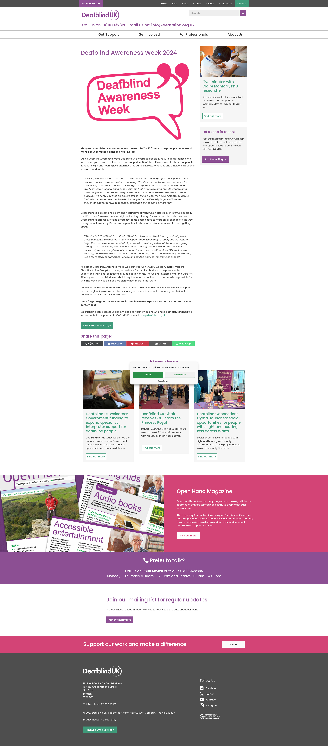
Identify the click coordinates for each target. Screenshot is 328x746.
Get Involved (149, 34)
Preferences (180, 374)
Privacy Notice (91, 719)
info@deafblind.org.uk (173, 25)
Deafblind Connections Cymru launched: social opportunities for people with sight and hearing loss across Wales (219, 422)
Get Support (108, 34)
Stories (197, 3)
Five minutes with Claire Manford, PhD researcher (220, 86)
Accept (148, 374)
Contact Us (225, 3)
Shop (185, 3)
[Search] (243, 13)
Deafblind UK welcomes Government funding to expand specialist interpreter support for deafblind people (107, 422)
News (164, 3)
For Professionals (194, 34)
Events (210, 3)
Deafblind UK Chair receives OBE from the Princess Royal (161, 418)
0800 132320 (114, 25)
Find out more (213, 116)
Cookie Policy (163, 381)
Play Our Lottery (91, 3)
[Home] (82, 34)
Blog (174, 3)
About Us (235, 34)
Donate (241, 3)
